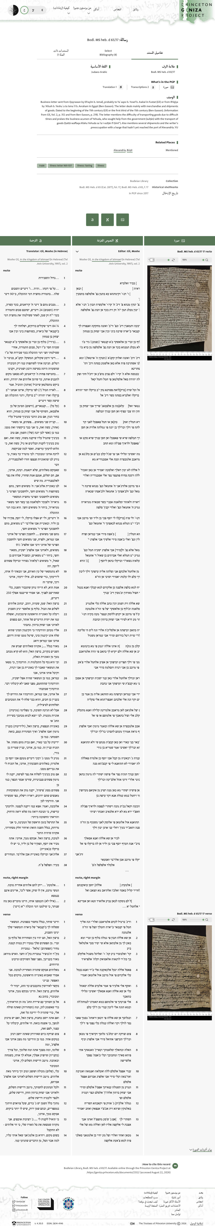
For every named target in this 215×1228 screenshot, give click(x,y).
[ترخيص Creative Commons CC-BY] (132, 1223)
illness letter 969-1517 (61, 165)
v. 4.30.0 (39, 1223)
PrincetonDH (22, 1205)
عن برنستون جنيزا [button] (82, 8)
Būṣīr (130, 150)
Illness (101, 165)
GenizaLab (20, 1201)
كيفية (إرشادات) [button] (61, 8)
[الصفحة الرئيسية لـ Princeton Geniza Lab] (66, 1204)
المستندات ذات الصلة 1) (61, 52)
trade (42, 165)
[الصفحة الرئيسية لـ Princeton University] (21, 1223)
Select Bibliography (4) (108, 52)
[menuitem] (142, 11)
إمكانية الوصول (196, 1223)
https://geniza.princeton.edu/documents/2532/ (113, 1172)
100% (184, 260)
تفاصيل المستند (155, 52)
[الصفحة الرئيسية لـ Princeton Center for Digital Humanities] (43, 1204)
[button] (197, 12)
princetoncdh (22, 1210)
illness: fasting (84, 165)
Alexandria (120, 150)
